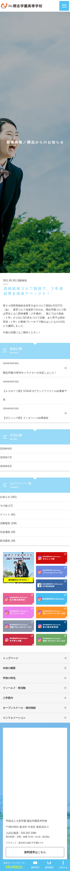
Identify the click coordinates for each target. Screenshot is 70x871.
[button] (64, 6)
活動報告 (22, 280)
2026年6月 (6, 466)
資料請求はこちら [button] (35, 852)
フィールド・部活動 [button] (14, 687)
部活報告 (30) (7, 540)
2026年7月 (6, 457)
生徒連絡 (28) (7, 532)
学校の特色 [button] (9, 678)
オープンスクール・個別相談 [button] (19, 707)
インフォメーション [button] (14, 717)
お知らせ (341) (8, 496)
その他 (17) (6, 505)
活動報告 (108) (8, 523)
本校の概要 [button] (9, 668)
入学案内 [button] (8, 697)
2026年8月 (6, 448)
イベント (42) (7, 514)
